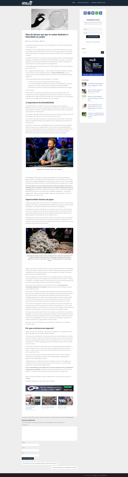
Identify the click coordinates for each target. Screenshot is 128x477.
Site (23, 453)
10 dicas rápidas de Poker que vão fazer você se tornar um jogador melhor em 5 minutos (95, 106)
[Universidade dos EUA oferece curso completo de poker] (49, 400)
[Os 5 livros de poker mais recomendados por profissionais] (33, 400)
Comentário (25, 425)
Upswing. (28, 378)
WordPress (104, 475)
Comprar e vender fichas (98, 2)
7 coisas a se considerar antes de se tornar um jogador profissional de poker (96, 114)
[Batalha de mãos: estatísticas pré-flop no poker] (65, 400)
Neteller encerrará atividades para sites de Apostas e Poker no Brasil (96, 98)
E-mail (23, 447)
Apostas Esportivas (83, 2)
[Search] (102, 52)
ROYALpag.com (69, 417)
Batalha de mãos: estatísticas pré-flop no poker (65, 406)
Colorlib (94, 475)
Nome (23, 442)
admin (38, 41)
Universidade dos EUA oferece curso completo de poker (49, 406)
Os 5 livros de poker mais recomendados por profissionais (32, 407)
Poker (73, 2)
